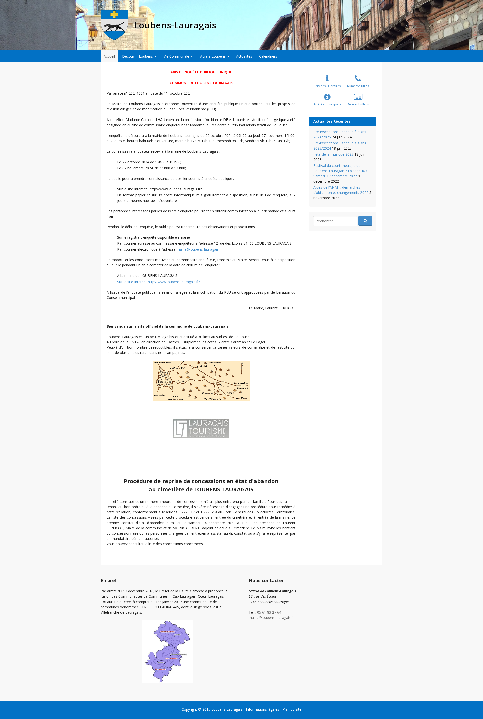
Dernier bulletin (358, 104)
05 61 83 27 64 (269, 612)
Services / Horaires (327, 86)
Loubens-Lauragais (227, 709)
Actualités (244, 56)
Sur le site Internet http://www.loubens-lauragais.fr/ (158, 281)
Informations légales (262, 709)
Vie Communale (176, 56)
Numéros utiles (358, 86)
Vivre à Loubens (213, 56)
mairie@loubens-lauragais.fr (199, 249)
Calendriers (268, 56)
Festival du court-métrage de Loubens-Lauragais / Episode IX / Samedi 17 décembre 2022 (340, 170)
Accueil (109, 56)
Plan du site (292, 709)
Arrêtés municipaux (327, 104)
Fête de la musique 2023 (333, 154)
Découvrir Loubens (137, 56)
